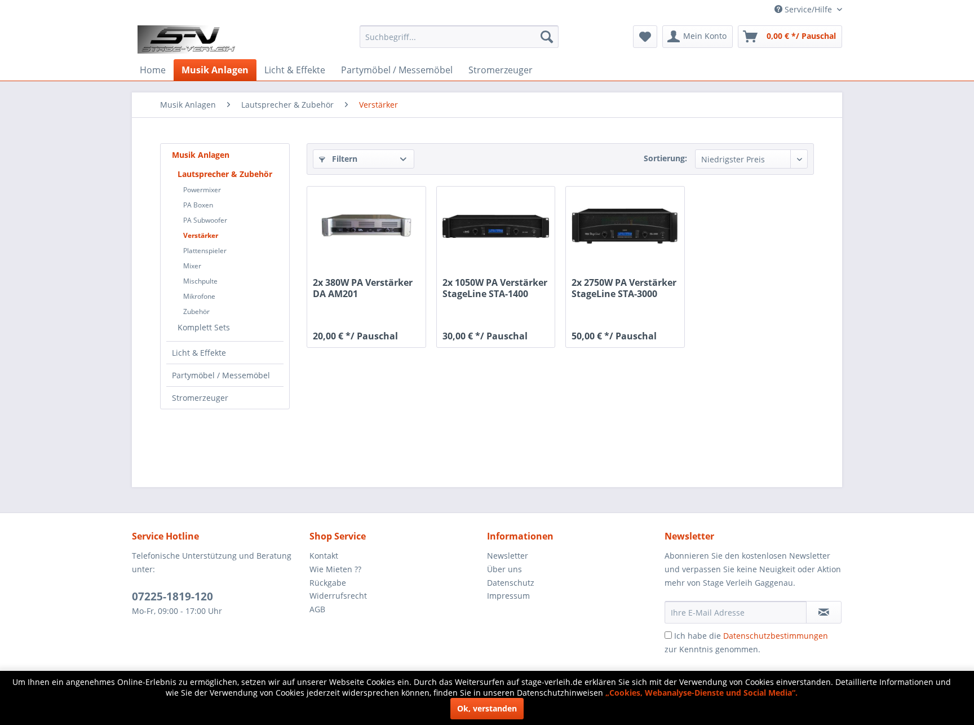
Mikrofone (199, 296)
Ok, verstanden (487, 708)
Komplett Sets (204, 327)
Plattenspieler (205, 250)
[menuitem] (459, 36)
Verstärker (200, 235)
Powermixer (202, 189)
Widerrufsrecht (338, 595)
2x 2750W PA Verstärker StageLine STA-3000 (624, 288)
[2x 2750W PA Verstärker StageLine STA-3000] (625, 226)
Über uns (504, 569)
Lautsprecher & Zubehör (225, 174)
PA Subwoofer (205, 220)
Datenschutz (510, 582)
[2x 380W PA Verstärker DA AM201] (366, 226)
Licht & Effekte (199, 352)
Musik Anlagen (200, 154)
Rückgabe (327, 582)
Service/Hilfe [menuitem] (808, 9)
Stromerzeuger (200, 397)
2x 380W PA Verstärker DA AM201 (363, 288)
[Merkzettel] (645, 36)
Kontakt (323, 555)
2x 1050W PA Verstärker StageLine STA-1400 (494, 288)
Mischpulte (200, 281)
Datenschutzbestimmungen (775, 635)
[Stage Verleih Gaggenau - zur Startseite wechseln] (188, 39)
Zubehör (196, 311)
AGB (317, 609)
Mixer (192, 266)
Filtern (343, 158)
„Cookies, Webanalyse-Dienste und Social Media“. (701, 692)
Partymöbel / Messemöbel (221, 375)
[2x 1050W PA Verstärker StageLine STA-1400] (495, 226)
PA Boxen (198, 205)
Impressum (508, 595)
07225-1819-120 (172, 596)
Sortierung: (665, 158)
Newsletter (507, 555)
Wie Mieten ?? (335, 569)
